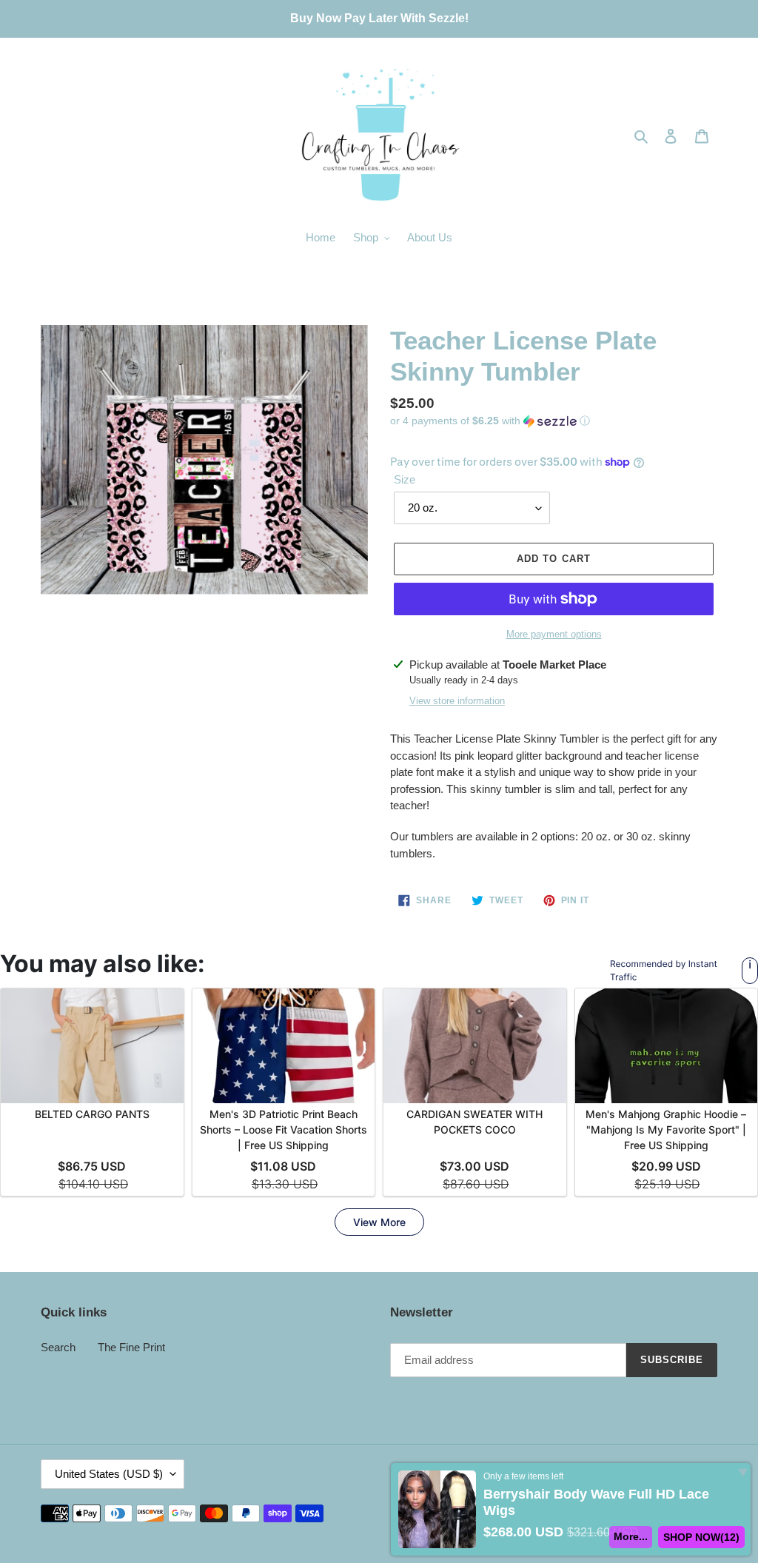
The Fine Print (131, 1347)
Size (404, 479)
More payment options (554, 634)
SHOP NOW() (701, 1537)
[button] (490, 421)
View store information (457, 700)
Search (58, 1347)
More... (631, 1536)
